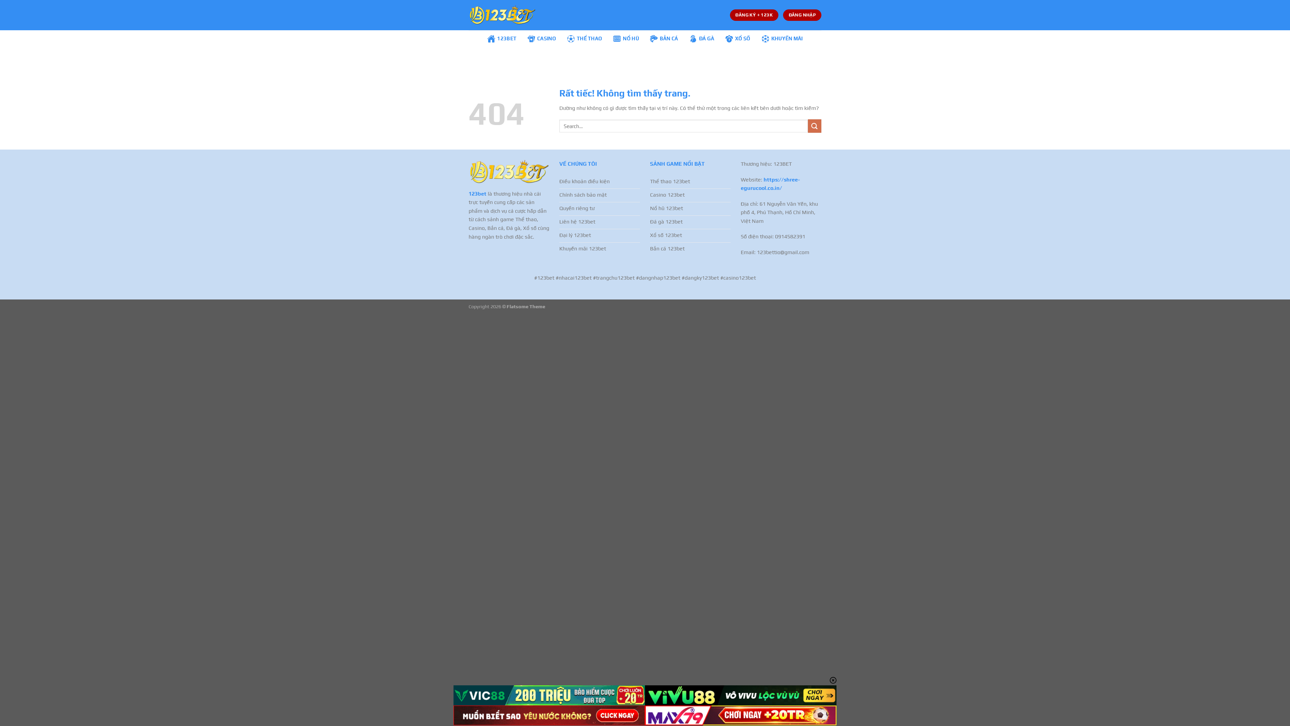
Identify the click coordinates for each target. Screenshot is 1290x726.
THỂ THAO (589, 38)
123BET (506, 38)
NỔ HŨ (631, 38)
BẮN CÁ (669, 38)
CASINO (546, 38)
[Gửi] (814, 125)
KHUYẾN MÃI (787, 38)
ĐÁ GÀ (707, 38)
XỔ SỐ (742, 38)
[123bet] (502, 15)
